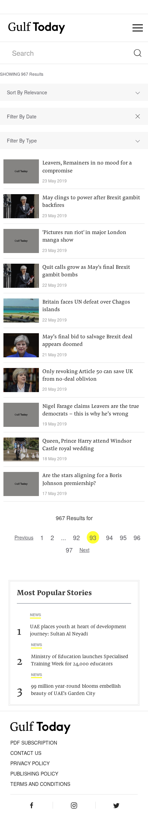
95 (123, 537)
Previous (23, 537)
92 (76, 537)
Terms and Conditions (40, 783)
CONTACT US (25, 752)
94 (109, 537)
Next (84, 549)
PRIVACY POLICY (30, 763)
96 (137, 537)
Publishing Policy (34, 773)
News (35, 614)
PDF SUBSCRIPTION (33, 742)
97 (69, 549)
